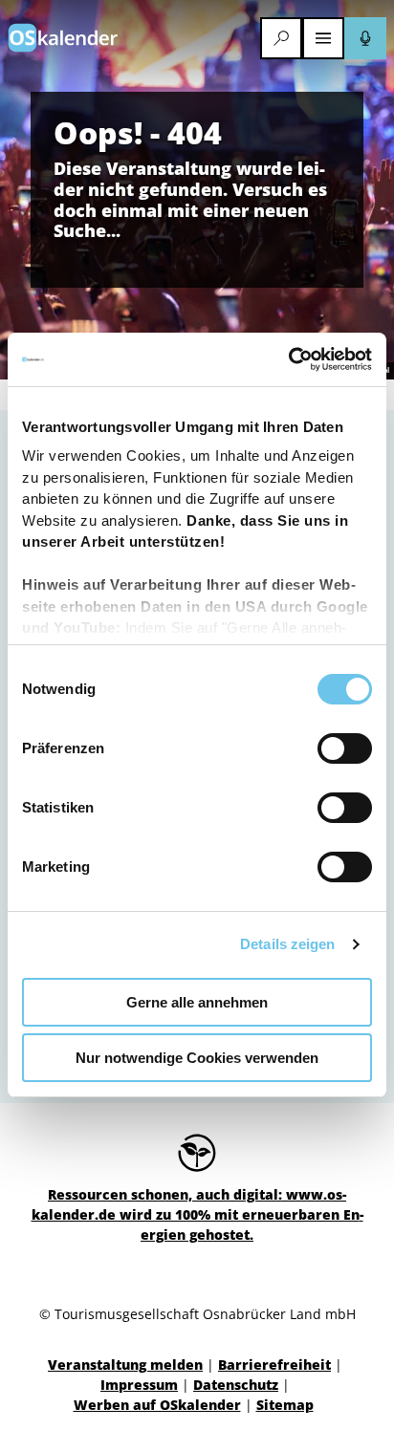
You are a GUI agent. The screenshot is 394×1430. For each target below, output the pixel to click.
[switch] (344, 748)
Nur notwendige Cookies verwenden (197, 1058)
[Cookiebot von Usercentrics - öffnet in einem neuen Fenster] (288, 359)
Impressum (139, 1385)
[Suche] (281, 38)
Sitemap (285, 1405)
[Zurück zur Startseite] (63, 38)
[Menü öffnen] (323, 38)
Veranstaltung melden (125, 1364)
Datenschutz (235, 1385)
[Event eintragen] (365, 38)
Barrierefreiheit (274, 1364)
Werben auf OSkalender (157, 1405)
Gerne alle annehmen (197, 1002)
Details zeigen (287, 944)
